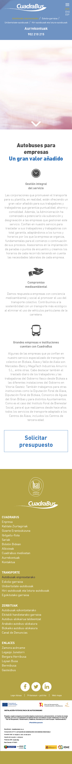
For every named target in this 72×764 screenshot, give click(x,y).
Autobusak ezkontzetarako (19, 610)
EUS (67, 8)
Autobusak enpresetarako (25, 18)
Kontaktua (8, 562)
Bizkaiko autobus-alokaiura (19, 628)
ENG (67, 11)
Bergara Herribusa (14, 656)
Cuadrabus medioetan (16, 553)
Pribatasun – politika (36, 695)
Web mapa (57, 695)
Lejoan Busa (10, 661)
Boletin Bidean (11, 544)
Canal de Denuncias (15, 632)
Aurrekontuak (36, 28)
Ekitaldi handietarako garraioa (21, 614)
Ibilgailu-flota (11, 535)
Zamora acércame (13, 648)
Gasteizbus (9, 670)
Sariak (6, 540)
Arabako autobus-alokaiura (19, 623)
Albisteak (8, 548)
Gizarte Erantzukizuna (16, 530)
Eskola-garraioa (49, 18)
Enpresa (7, 522)
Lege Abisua (16, 695)
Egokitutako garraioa (15, 595)
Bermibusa (9, 665)
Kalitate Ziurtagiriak (15, 526)
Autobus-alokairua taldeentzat (21, 619)
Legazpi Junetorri (13, 652)
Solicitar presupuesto (36, 441)
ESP (67, 14)
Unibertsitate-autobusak (16, 22)
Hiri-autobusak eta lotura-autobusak (49, 22)
